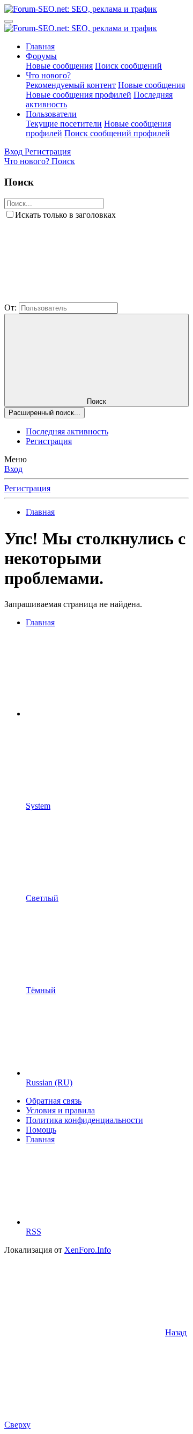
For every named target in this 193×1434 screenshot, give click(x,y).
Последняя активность (67, 431)
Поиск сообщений (128, 65)
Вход (13, 469)
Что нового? (48, 75)
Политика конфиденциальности (84, 1120)
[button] (84, 297)
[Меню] (8, 21)
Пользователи (51, 114)
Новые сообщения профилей (78, 94)
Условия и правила (60, 1110)
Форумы (41, 56)
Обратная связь (53, 1100)
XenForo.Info (87, 1249)
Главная (40, 46)
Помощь (41, 1129)
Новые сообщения (59, 65)
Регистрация (49, 441)
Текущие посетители (64, 123)
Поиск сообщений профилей (117, 133)
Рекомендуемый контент (71, 85)
